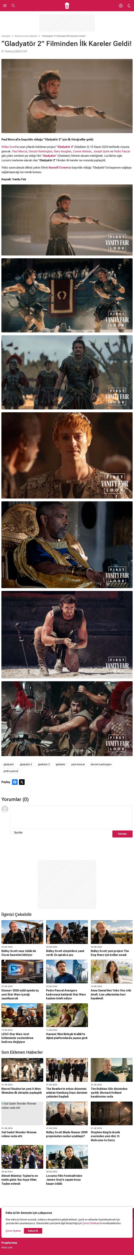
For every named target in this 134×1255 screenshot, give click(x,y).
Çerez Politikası (91, 1223)
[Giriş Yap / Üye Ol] (120, 5)
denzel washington (101, 764)
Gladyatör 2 (65, 147)
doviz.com (6, 1247)
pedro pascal (11, 771)
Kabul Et (33, 1230)
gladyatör (9, 764)
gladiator (60, 764)
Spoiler (18, 832)
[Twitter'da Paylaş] (22, 782)
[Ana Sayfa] (67, 5)
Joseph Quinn (101, 151)
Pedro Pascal (122, 151)
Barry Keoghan (62, 151)
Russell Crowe (58, 167)
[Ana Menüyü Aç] (4, 5)
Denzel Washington (40, 151)
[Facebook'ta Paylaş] (15, 782)
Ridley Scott (8, 147)
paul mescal (78, 764)
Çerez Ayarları (13, 1230)
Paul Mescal (19, 151)
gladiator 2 (44, 764)
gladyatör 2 (26, 764)
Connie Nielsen (82, 151)
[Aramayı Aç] (13, 5)
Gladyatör (49, 155)
